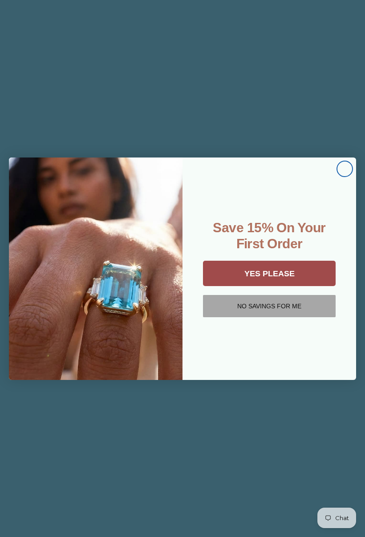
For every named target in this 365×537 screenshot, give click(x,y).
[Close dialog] (345, 169)
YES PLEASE (269, 273)
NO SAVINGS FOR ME (269, 306)
